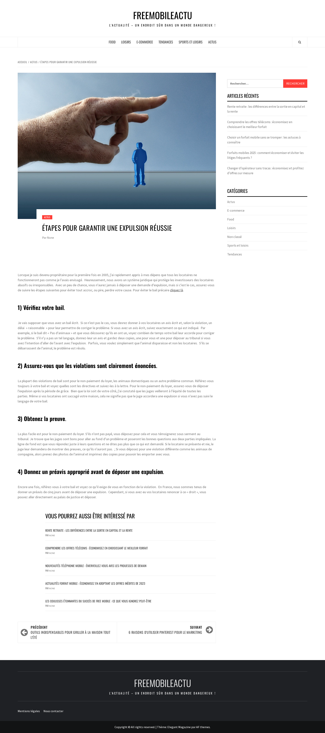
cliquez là (176, 290)
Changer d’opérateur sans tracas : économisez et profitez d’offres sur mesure (265, 170)
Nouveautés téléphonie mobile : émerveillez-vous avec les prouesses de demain (95, 565)
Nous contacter (53, 711)
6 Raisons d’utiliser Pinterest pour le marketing (165, 630)
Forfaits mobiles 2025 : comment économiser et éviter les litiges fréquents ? (265, 155)
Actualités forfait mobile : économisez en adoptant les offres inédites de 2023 (95, 583)
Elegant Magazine (179, 727)
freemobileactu (162, 15)
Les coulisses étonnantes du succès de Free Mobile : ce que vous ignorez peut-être (98, 601)
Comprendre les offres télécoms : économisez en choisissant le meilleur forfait (96, 548)
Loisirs (126, 41)
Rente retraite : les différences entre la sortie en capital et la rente (89, 530)
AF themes (203, 727)
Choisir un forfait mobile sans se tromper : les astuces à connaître (264, 139)
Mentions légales (29, 711)
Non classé (234, 237)
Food (112, 41)
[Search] (299, 42)
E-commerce (145, 41)
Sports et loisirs (191, 41)
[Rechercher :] (255, 83)
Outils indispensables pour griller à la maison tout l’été (70, 632)
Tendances (166, 41)
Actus (212, 41)
